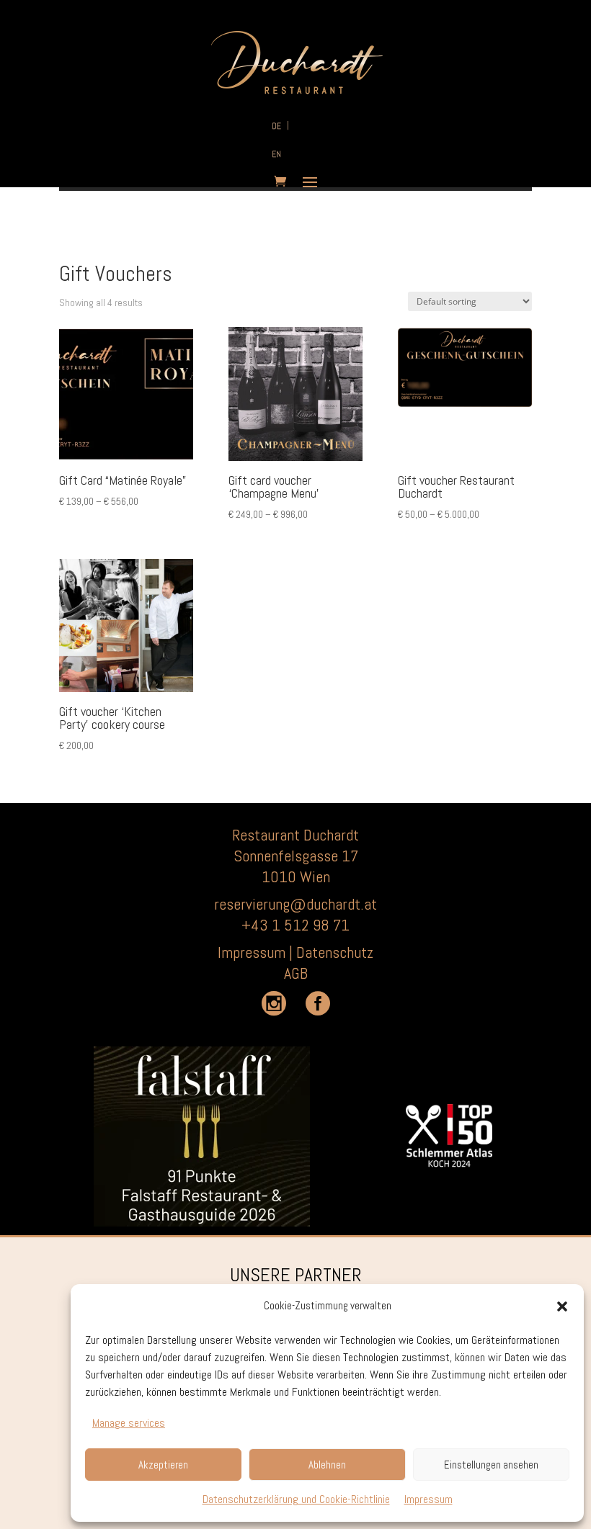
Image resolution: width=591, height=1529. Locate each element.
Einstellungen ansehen (491, 1464)
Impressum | (257, 952)
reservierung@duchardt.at (295, 904)
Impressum (428, 1499)
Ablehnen (327, 1464)
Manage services (128, 1422)
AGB (296, 973)
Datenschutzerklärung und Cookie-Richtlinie (296, 1499)
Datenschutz (334, 952)
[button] (562, 1306)
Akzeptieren (163, 1464)
